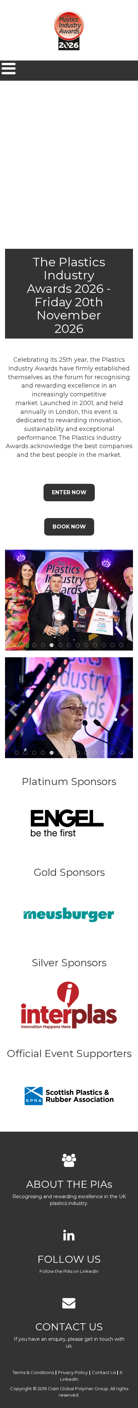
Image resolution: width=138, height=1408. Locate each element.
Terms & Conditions (33, 1372)
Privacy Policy (73, 1372)
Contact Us (104, 1372)
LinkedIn (69, 1379)
